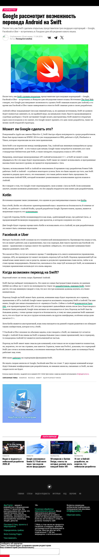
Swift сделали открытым (28, 96)
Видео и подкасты (42, 493)
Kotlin (83, 200)
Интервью (56, 493)
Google (32, 378)
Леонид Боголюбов (24, 39)
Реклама (8, 524)
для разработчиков (52, 378)
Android (23, 378)
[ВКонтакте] (49, 37)
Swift (39, 378)
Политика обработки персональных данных (45, 510)
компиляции (32, 211)
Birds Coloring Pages (13, 534)
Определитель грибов (14, 530)
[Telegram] (56, 37)
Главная (21, 493)
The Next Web (87, 99)
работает (17, 357)
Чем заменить (10, 538)
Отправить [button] (5, 556)
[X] (62, 37)
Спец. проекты (20, 524)
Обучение (72, 493)
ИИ (80, 493)
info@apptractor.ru (83, 374)
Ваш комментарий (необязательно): (17, 547)
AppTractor (8, 505)
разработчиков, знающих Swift (70, 286)
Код (64, 493)
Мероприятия (10, 526)
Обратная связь (74, 515)
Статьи (29, 493)
